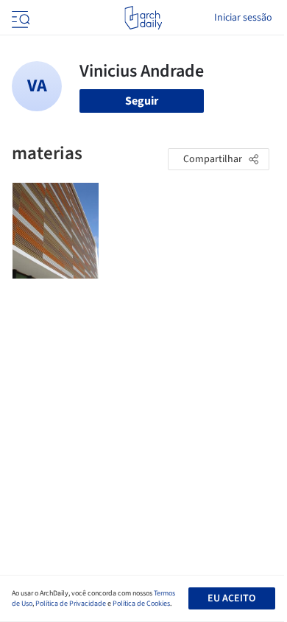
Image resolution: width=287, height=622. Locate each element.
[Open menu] (19, 17)
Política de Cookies (141, 603)
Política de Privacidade (70, 603)
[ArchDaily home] (143, 17)
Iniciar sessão (243, 18)
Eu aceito (231, 598)
